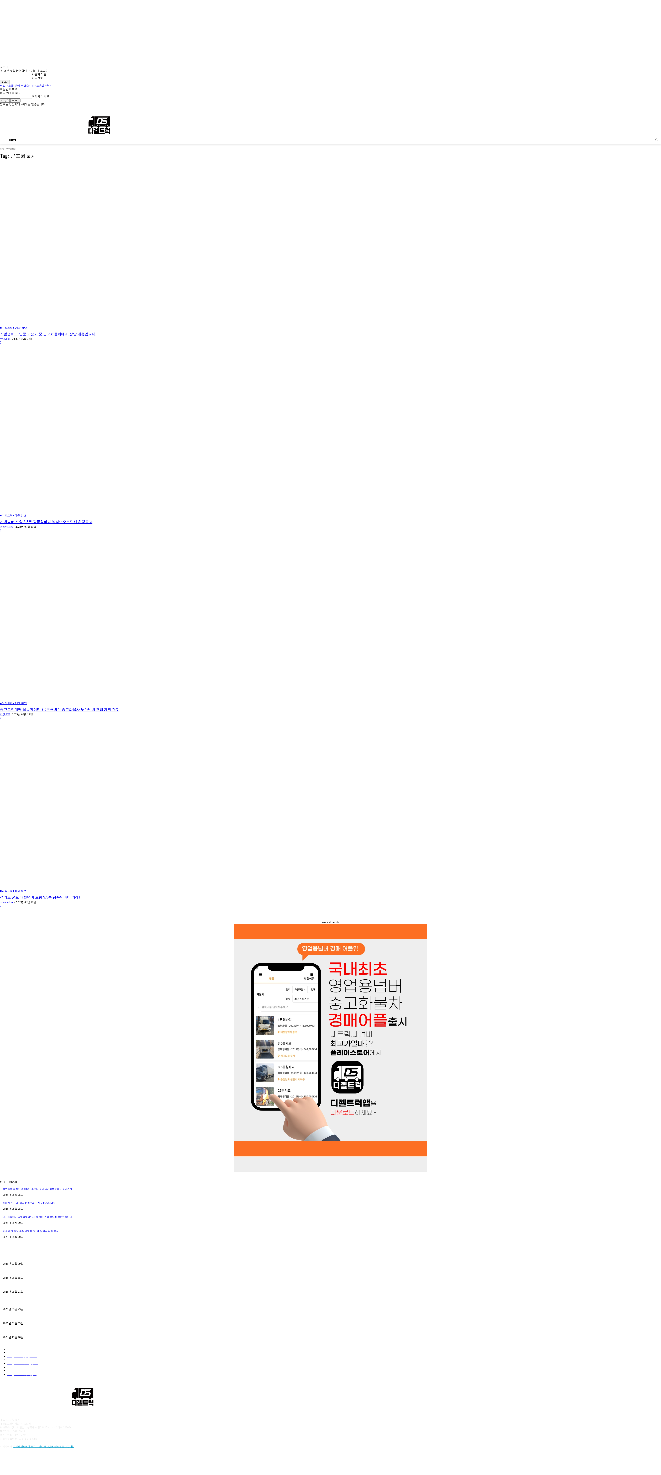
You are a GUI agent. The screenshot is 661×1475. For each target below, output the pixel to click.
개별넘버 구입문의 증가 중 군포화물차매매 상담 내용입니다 (48, 334)
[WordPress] (47, 1462)
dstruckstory (6, 526)
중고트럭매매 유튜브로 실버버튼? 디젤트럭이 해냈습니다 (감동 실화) (40, 1303)
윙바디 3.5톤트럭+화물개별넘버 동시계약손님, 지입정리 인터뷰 (37, 1331)
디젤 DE (5, 714)
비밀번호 (37, 77)
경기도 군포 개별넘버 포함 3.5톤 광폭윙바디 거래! (40, 897)
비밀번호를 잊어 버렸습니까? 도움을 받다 (25, 85)
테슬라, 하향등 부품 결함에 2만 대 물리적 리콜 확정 (30, 1231)
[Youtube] (659, 109)
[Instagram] (645, 109)
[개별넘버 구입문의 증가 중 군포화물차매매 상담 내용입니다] (167, 246)
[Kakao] (12, 1462)
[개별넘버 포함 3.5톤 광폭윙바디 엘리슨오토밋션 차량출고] (167, 433)
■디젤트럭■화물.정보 (13, 515)
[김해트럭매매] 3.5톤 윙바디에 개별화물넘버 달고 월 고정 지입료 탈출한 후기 (44, 1286)
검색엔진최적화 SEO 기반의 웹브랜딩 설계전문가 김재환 (43, 1446)
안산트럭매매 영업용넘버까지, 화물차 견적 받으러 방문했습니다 (37, 1217)
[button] (657, 140)
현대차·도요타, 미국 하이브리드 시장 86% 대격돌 (29, 1203)
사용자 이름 (39, 74)
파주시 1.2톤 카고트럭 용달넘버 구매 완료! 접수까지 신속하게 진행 (39, 1258)
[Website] (38, 1462)
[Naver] (21, 1462)
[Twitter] (650, 109)
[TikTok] (30, 1462)
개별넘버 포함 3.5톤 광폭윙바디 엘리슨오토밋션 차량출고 (46, 522)
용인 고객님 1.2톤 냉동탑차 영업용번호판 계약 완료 (30, 1272)
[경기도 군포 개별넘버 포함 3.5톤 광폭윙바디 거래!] (167, 809)
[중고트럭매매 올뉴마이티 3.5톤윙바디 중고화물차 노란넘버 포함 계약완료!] (167, 621)
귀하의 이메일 (40, 96)
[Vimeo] (654, 109)
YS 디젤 (5, 338)
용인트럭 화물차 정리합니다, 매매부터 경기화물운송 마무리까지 (37, 1189)
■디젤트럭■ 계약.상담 (13, 327)
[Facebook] (640, 109)
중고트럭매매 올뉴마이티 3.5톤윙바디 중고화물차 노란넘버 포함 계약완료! (59, 709)
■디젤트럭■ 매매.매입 (13, 703)
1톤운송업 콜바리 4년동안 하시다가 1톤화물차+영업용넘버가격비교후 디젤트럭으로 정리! (51, 1317)
